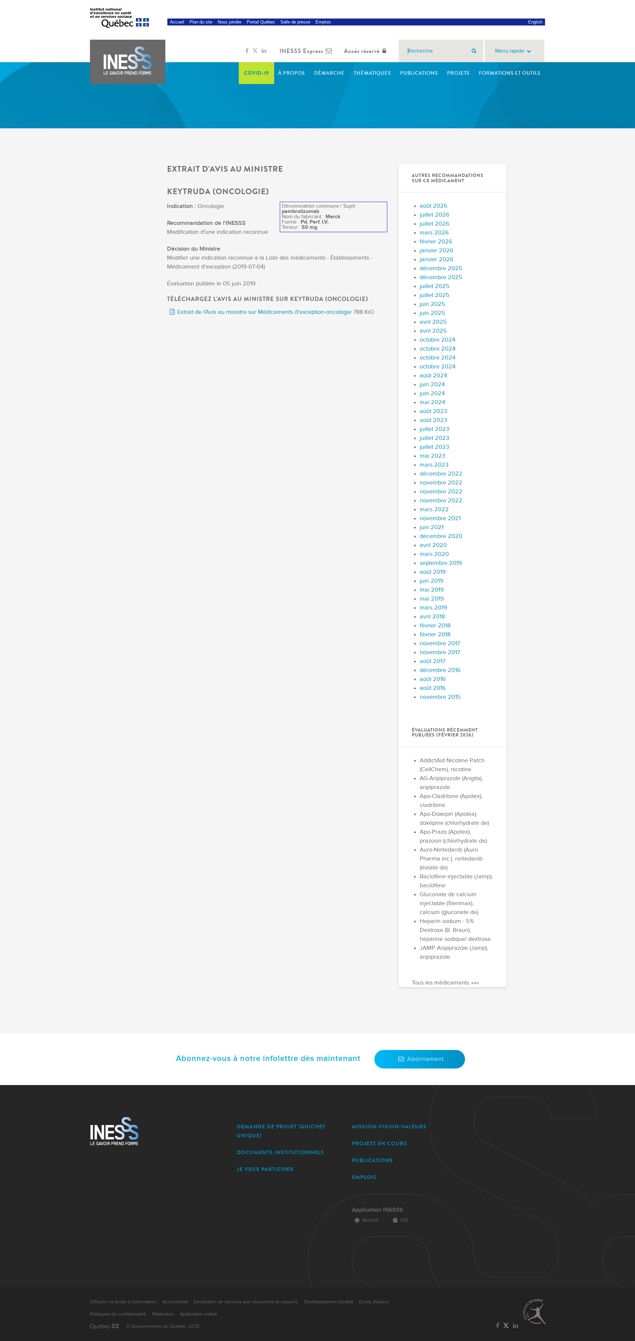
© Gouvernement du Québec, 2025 (162, 1326)
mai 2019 (432, 589)
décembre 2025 (441, 268)
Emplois (323, 22)
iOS (404, 1220)
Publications (419, 73)
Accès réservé (362, 51)
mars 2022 (434, 509)
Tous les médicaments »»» (445, 982)
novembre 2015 (440, 696)
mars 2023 (434, 464)
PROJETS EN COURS (379, 1143)
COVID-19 (256, 73)
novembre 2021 (440, 518)
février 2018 (435, 625)
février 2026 (436, 241)
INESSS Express (301, 51)
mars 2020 (434, 554)
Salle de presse (295, 22)
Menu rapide (509, 51)
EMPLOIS (364, 1177)
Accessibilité (175, 1302)
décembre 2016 (440, 670)
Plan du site (201, 22)
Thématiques (372, 73)
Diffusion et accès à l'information (123, 1302)
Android (370, 1220)
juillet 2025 (434, 286)
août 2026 (433, 205)
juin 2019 (432, 580)
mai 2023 (432, 455)
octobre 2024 (437, 339)
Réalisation (163, 1314)
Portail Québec (261, 22)
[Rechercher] (474, 51)
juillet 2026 (434, 214)
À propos (291, 73)
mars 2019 (433, 607)
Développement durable (329, 1302)
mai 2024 (432, 402)
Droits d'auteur (374, 1302)
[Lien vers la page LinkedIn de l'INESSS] (264, 51)
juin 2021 (432, 527)
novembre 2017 (440, 643)
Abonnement (425, 1059)
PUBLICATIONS (372, 1160)
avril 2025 (433, 321)
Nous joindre (229, 22)
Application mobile (198, 1314)
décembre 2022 (441, 473)
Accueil (177, 22)
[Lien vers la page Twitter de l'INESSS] (255, 51)
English (535, 22)
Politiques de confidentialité (118, 1314)
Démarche (329, 73)
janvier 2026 (436, 250)
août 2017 (432, 661)
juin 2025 (432, 304)
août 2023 (433, 411)
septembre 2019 (441, 563)
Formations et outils (509, 73)
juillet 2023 (434, 429)
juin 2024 (432, 384)
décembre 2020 (441, 536)
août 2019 (433, 571)
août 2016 (433, 679)
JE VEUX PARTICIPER (265, 1169)
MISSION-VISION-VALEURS (389, 1126)
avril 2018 (432, 616)
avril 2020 (433, 545)
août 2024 (433, 375)
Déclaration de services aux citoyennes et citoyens (245, 1302)
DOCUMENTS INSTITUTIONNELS (280, 1152)
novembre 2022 (441, 482)
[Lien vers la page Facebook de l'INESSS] (247, 51)
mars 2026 (434, 232)
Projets (458, 73)
